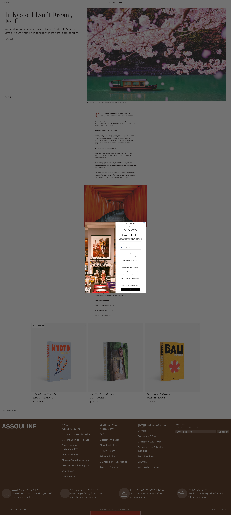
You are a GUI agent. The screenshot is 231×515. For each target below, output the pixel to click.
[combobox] (122, 247)
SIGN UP (130, 289)
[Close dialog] (144, 223)
